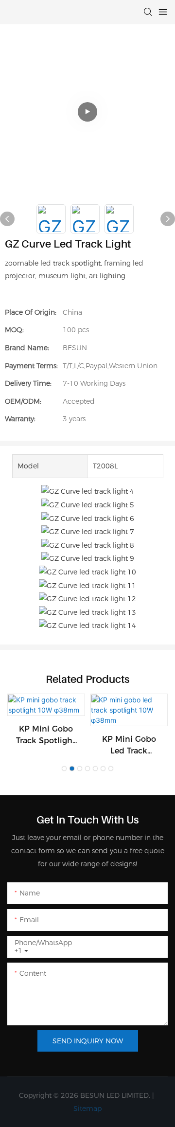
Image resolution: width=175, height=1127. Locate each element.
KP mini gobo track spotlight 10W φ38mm (46, 735)
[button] (64, 768)
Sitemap (87, 1108)
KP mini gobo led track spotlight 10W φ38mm (129, 745)
